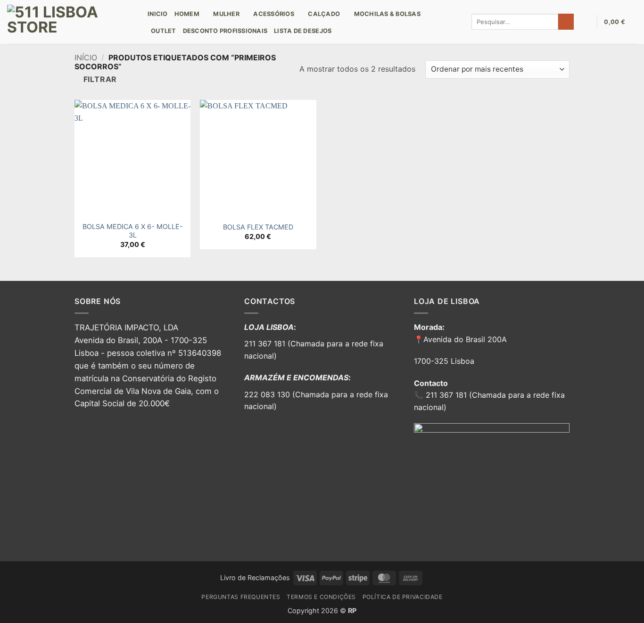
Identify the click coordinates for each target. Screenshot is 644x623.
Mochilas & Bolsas (387, 13)
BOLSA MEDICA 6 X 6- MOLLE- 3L (133, 230)
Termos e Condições (321, 596)
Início (85, 57)
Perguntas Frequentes (240, 596)
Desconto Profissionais (225, 30)
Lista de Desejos (302, 30)
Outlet (163, 30)
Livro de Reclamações (255, 578)
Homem (186, 13)
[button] (585, 21)
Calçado (324, 13)
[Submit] (566, 22)
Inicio (158, 13)
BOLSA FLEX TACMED (258, 227)
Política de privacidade (403, 596)
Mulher (226, 13)
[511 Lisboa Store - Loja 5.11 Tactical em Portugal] (70, 22)
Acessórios (273, 13)
